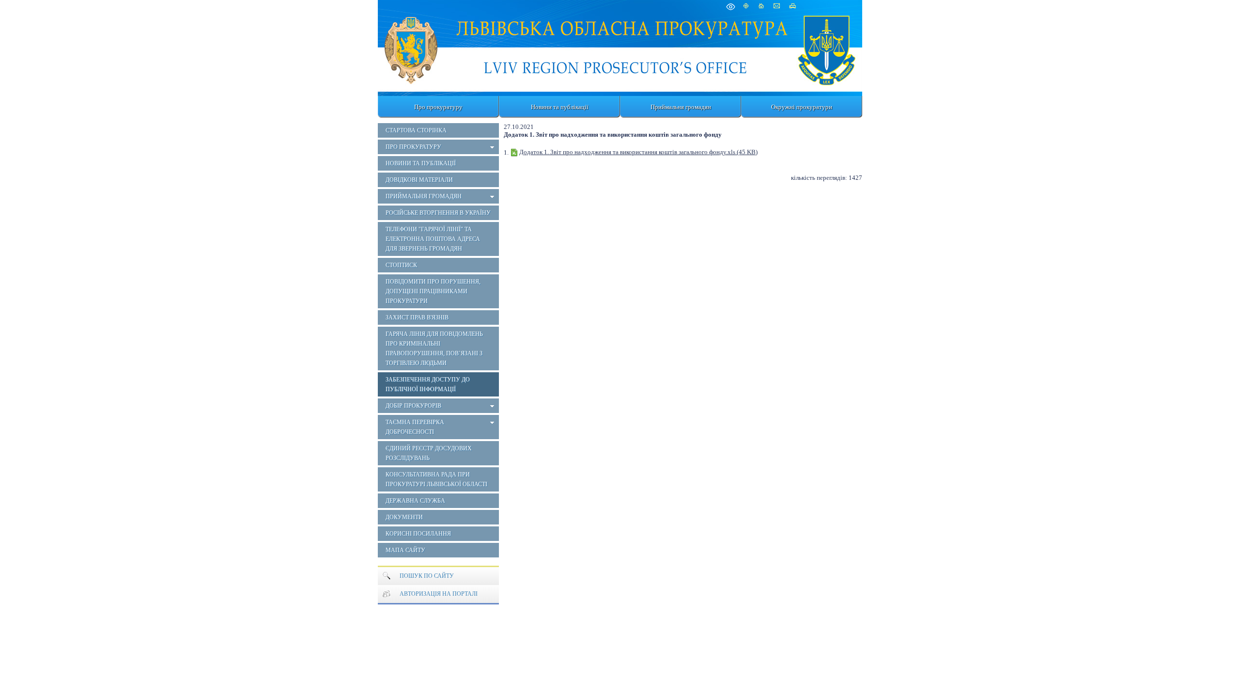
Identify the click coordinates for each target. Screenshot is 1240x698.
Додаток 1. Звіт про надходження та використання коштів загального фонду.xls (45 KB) (638, 152)
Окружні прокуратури (801, 107)
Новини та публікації (560, 107)
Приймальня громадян (681, 107)
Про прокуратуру (438, 107)
